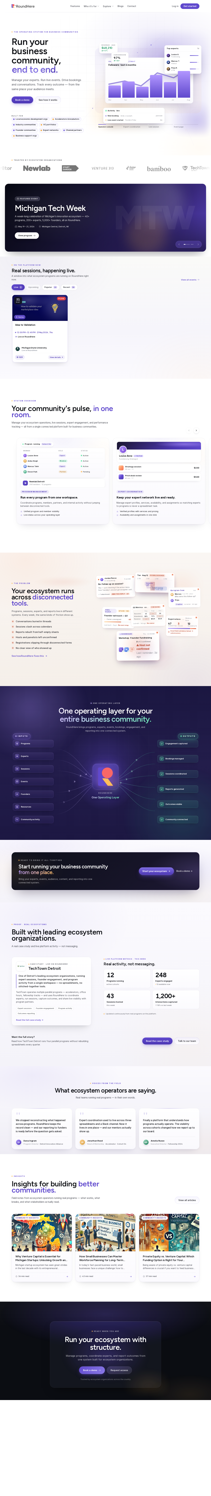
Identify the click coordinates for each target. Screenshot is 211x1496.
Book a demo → (184, 871)
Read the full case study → (29, 1020)
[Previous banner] (179, 244)
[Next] (196, 430)
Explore (107, 6)
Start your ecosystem (154, 871)
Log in (175, 6)
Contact (131, 6)
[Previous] (189, 430)
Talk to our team (187, 1041)
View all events (188, 279)
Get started (190, 6)
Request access (119, 1370)
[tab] (185, 244)
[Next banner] (198, 244)
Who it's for (90, 6)
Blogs (121, 6)
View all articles (187, 1200)
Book (131, 113)
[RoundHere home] (23, 6)
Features (75, 6)
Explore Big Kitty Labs (29, 232)
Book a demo (22, 100)
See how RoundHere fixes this (28, 656)
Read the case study (157, 1041)
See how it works (48, 100)
